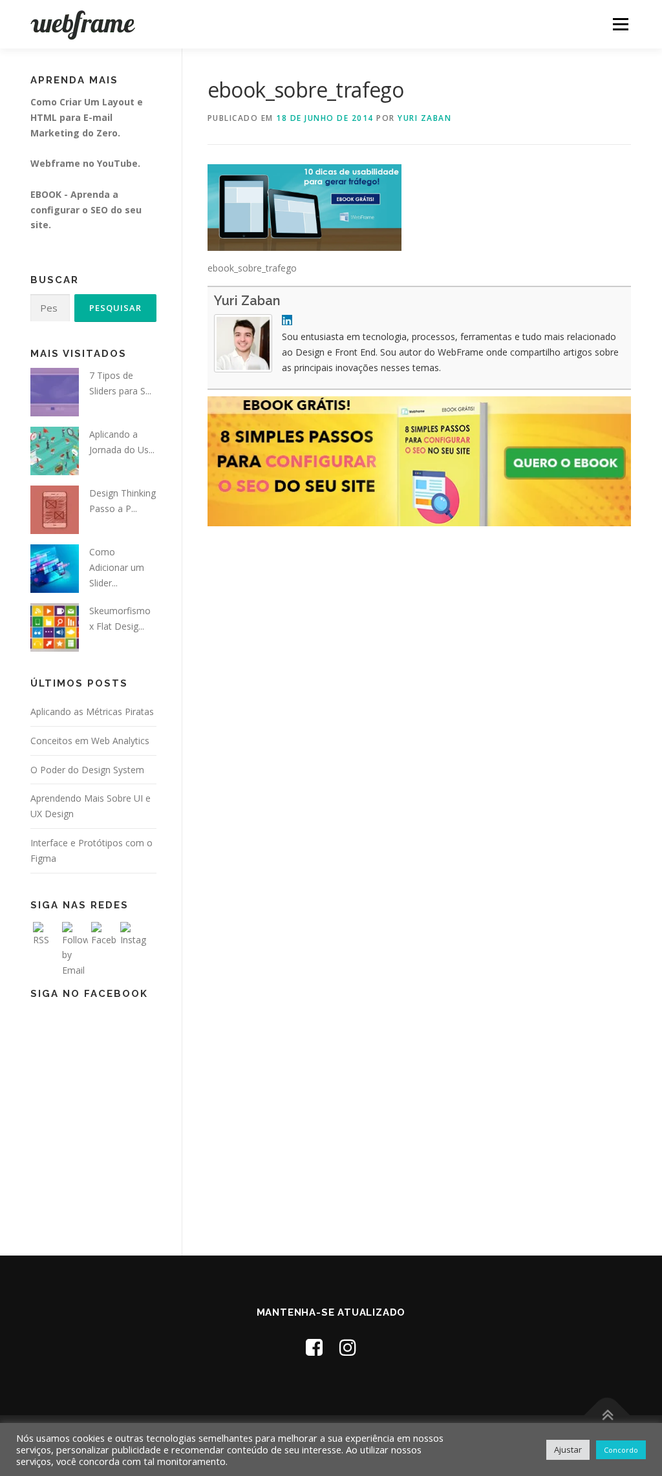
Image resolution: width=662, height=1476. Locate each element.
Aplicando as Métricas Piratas (92, 711)
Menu (620, 24)
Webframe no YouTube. (85, 163)
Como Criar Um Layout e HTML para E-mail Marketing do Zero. (86, 117)
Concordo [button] (621, 1450)
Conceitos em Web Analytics (89, 740)
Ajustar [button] (568, 1449)
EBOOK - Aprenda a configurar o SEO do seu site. (86, 209)
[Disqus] (419, 728)
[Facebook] (314, 1347)
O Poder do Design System (87, 770)
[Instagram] (347, 1347)
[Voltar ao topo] (607, 1416)
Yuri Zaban (424, 117)
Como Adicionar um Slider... (116, 567)
